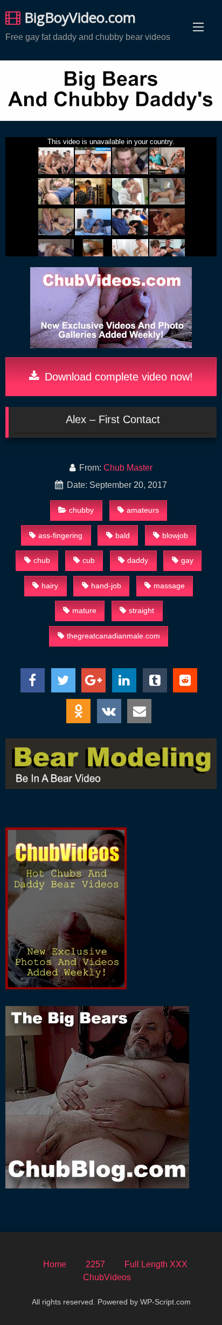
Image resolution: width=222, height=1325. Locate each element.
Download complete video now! (117, 377)
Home (54, 1264)
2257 (95, 1264)
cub (88, 560)
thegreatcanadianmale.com (113, 635)
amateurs (143, 510)
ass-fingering (60, 535)
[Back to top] (188, 1292)
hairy (49, 585)
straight (141, 610)
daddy (137, 560)
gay (187, 560)
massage (169, 585)
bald (122, 535)
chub (41, 560)
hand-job (106, 585)
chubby (81, 510)
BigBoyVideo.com (78, 17)
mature (84, 610)
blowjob (175, 535)
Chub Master (127, 467)
